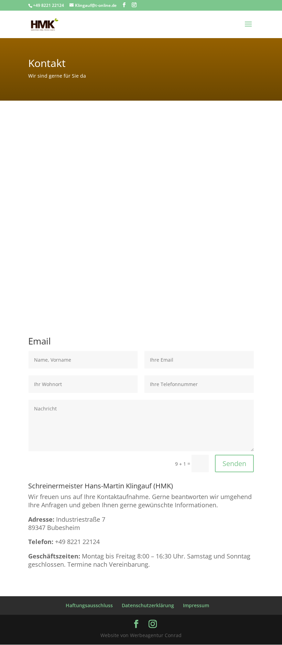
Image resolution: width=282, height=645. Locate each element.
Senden (234, 463)
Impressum (196, 605)
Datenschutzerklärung (148, 605)
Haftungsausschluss (89, 605)
